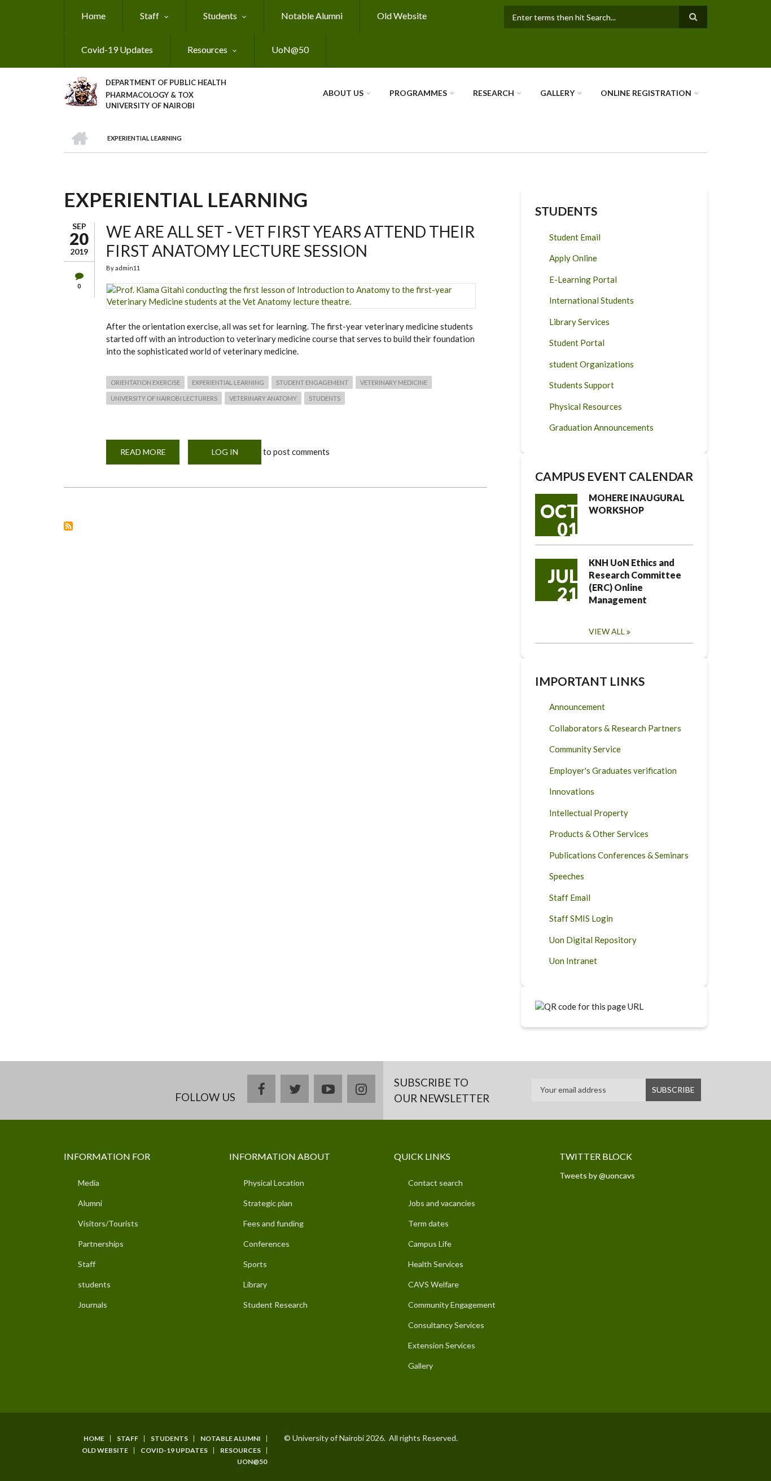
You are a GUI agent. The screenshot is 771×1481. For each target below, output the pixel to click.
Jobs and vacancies (441, 1203)
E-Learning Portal (583, 279)
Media (88, 1183)
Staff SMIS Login (581, 918)
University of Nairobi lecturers (164, 398)
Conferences (266, 1243)
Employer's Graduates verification (613, 770)
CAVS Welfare (433, 1284)
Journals (92, 1304)
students (324, 398)
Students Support (581, 385)
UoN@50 (290, 49)
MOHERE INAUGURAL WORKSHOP (637, 503)
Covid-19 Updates (117, 49)
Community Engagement (452, 1304)
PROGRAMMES (418, 93)
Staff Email (569, 897)
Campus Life (430, 1243)
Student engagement (312, 382)
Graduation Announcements (601, 427)
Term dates (428, 1223)
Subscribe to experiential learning (68, 526)
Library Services (579, 322)
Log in (225, 452)
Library (255, 1284)
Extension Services (441, 1345)
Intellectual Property (588, 813)
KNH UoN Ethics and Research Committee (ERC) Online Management (635, 581)
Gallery (557, 93)
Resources (207, 49)
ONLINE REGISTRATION (646, 93)
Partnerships (101, 1243)
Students (220, 15)
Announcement (577, 707)
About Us (343, 93)
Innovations (571, 791)
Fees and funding (273, 1223)
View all (607, 631)
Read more (149, 456)
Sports (255, 1264)
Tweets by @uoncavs (597, 1175)
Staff (149, 15)
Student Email (575, 237)
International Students (591, 300)
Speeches (566, 876)
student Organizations (591, 364)
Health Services (435, 1264)
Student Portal (576, 343)
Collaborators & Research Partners (615, 728)
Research (493, 93)
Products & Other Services (599, 834)
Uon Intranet (573, 961)
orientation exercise (145, 382)
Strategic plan (267, 1203)
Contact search (435, 1183)
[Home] (80, 90)
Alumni (90, 1203)
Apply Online (573, 258)
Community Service (585, 749)
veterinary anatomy (263, 398)
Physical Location (273, 1183)
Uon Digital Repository (593, 940)
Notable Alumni (312, 15)
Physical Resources (585, 406)
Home (93, 15)
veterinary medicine (393, 382)
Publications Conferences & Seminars (619, 855)
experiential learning (228, 382)
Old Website (402, 15)
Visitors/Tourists (108, 1223)
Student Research (275, 1304)
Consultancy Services (446, 1325)
